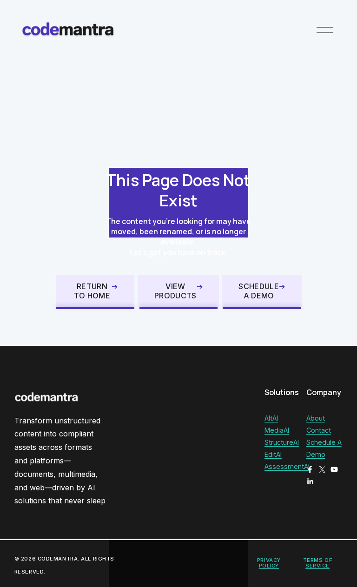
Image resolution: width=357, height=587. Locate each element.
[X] (322, 469)
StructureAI (281, 442)
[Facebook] (310, 469)
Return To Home (92, 291)
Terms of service (317, 563)
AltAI (271, 418)
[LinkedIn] (310, 481)
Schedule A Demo (258, 291)
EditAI (273, 454)
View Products (175, 291)
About (315, 418)
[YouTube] (334, 469)
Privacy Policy (269, 563)
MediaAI (276, 430)
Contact (318, 430)
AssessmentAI (287, 466)
